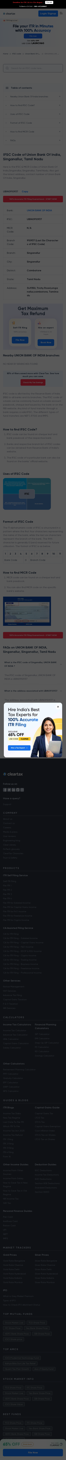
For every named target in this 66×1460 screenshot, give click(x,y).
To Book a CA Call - (33, 6)
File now (49, 2)
